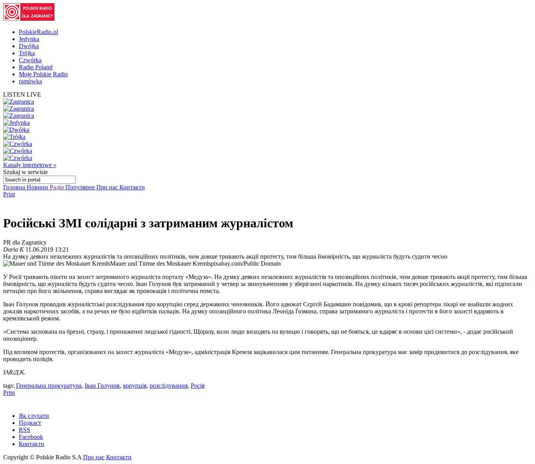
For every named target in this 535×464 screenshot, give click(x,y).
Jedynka (29, 39)
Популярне (80, 187)
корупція (134, 385)
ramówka (30, 81)
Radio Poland (35, 67)
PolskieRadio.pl (38, 32)
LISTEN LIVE (22, 94)
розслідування (169, 385)
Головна (15, 187)
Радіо (57, 187)
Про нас (107, 187)
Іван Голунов (102, 385)
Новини (38, 187)
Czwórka (30, 60)
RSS (24, 429)
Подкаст (30, 422)
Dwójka (29, 46)
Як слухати (34, 415)
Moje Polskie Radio (43, 74)
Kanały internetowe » (29, 165)
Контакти (132, 187)
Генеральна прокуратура (48, 385)
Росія (197, 385)
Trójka (27, 53)
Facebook (31, 436)
